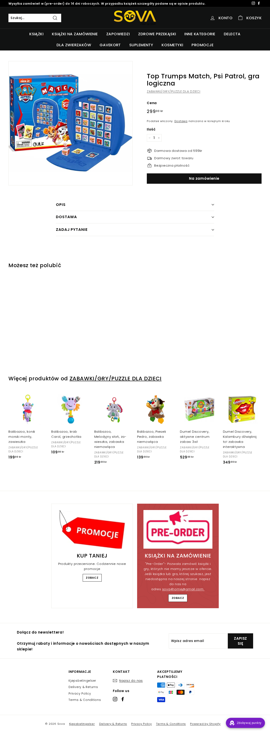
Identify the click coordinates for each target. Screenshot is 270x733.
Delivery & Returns (83, 687)
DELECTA (232, 34)
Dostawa (181, 121)
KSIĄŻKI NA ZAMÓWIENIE (75, 34)
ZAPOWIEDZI (118, 34)
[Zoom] (70, 123)
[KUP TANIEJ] (92, 529)
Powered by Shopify (205, 724)
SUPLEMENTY (141, 45)
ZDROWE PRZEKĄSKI (157, 34)
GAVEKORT (110, 45)
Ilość (151, 129)
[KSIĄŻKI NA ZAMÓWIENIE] (177, 529)
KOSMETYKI (172, 45)
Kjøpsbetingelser (82, 681)
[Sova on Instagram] (115, 699)
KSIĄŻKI (36, 34)
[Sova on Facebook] (122, 699)
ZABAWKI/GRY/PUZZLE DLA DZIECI (173, 91)
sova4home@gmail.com (183, 589)
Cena (152, 103)
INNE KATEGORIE (199, 34)
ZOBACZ (92, 578)
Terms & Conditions (85, 700)
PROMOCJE (202, 45)
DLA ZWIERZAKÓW (74, 45)
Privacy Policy (80, 693)
